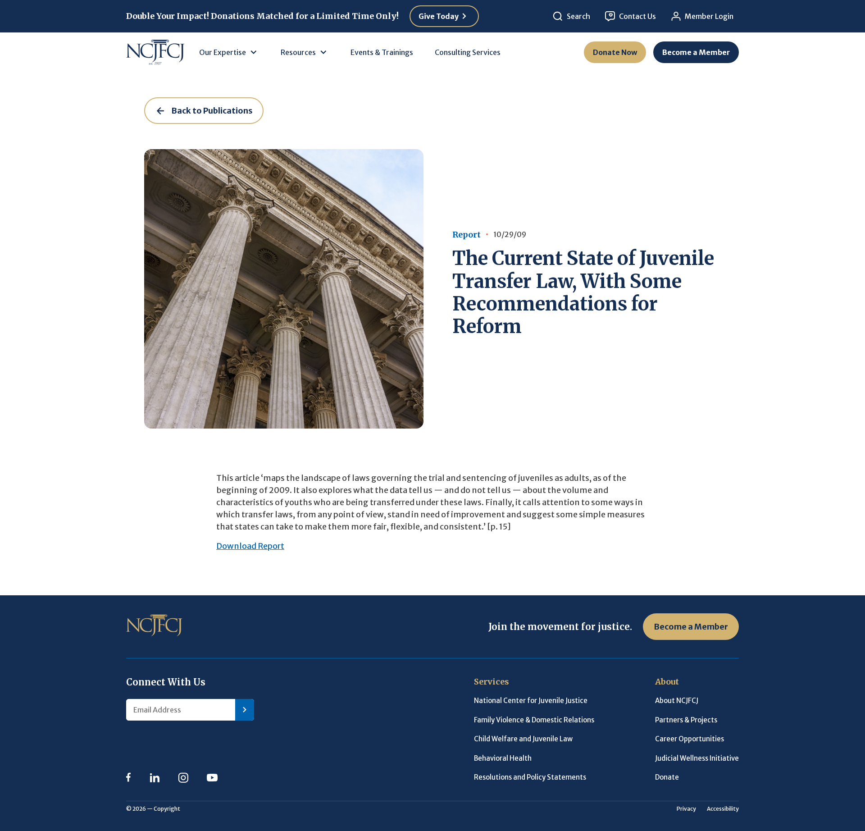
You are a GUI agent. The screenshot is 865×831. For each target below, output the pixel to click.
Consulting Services (468, 52)
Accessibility (723, 808)
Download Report (250, 546)
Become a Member (696, 52)
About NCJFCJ (676, 700)
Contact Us (637, 16)
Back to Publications (212, 110)
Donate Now (615, 52)
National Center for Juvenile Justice (530, 700)
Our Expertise (222, 52)
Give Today (439, 16)
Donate (667, 777)
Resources (298, 52)
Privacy (686, 808)
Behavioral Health (503, 758)
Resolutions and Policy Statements (530, 777)
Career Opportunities (689, 739)
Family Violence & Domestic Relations (534, 720)
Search (578, 16)
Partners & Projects (686, 720)
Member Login (709, 16)
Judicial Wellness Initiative (697, 758)
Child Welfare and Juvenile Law (523, 739)
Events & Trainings (382, 52)
